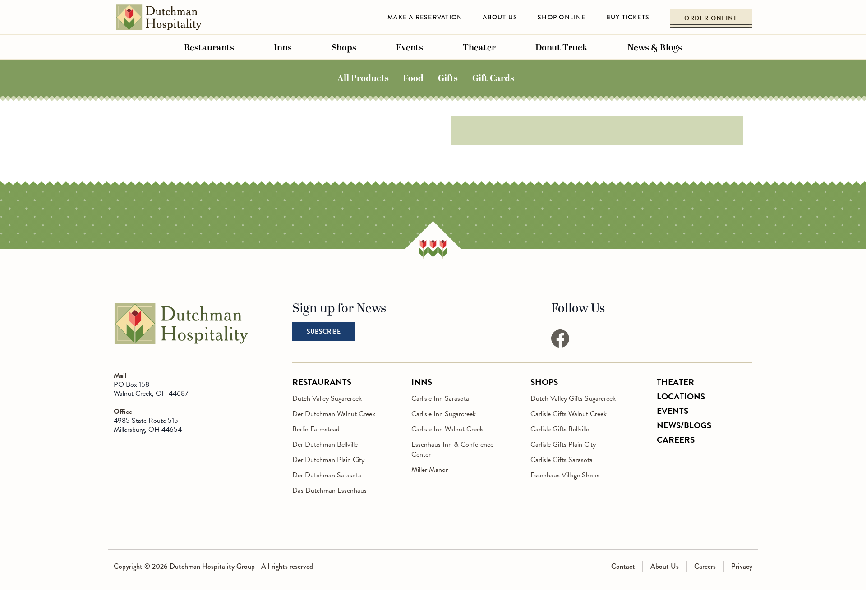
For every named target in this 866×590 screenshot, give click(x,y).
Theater (479, 48)
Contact (623, 566)
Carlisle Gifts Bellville (559, 429)
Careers (676, 439)
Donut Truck (561, 48)
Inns (283, 48)
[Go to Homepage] (181, 343)
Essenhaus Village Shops (564, 475)
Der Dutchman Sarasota (326, 475)
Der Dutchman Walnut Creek (333, 414)
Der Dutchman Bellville (325, 444)
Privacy (741, 566)
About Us (500, 17)
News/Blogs (684, 425)
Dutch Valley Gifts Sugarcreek (573, 398)
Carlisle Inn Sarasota (440, 398)
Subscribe (324, 331)
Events (409, 48)
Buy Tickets (628, 17)
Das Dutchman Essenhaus (329, 490)
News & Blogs (654, 48)
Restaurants (209, 48)
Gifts (448, 78)
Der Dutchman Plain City (328, 460)
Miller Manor (429, 470)
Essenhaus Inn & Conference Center (452, 449)
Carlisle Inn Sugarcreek (443, 414)
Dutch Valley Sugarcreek (327, 398)
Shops (344, 48)
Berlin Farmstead (316, 429)
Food (413, 78)
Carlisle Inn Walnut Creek (447, 429)
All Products (363, 78)
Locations (681, 396)
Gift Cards (493, 78)
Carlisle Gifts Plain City (563, 444)
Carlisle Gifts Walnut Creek (568, 414)
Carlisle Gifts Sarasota (561, 460)
